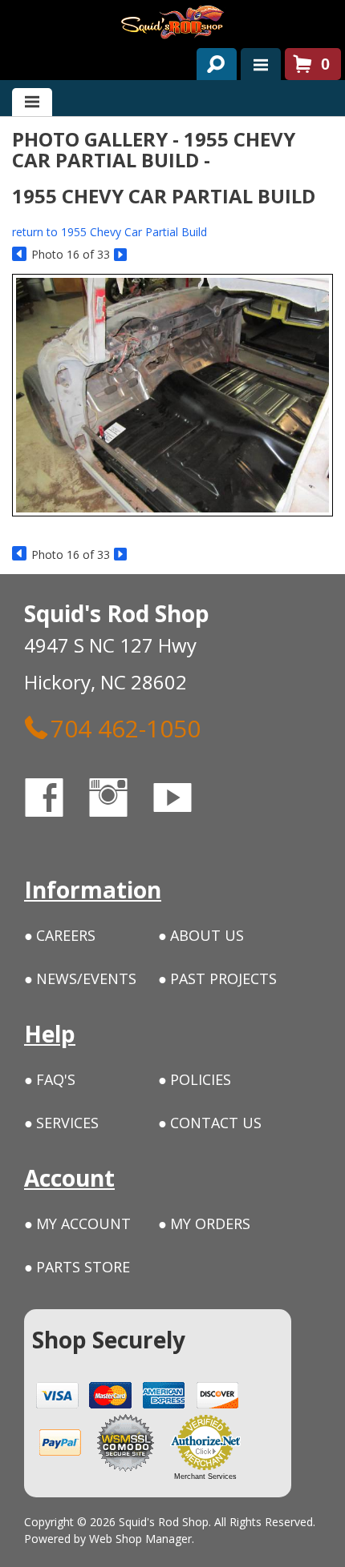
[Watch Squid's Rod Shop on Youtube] (186, 800)
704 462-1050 (126, 728)
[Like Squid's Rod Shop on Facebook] (58, 800)
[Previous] (19, 255)
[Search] (211, 61)
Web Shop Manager (140, 1538)
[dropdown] (261, 64)
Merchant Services (205, 1477)
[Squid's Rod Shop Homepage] (172, 22)
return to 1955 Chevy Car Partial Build (109, 231)
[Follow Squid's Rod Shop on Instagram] (122, 800)
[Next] (121, 255)
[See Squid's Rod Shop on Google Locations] (236, 800)
